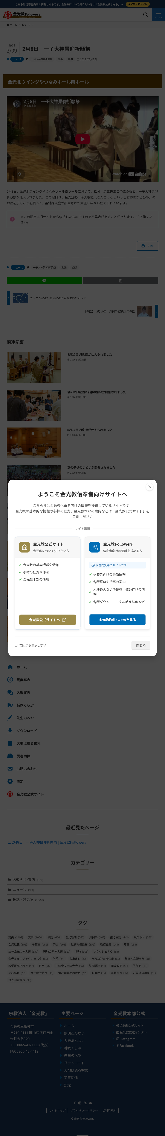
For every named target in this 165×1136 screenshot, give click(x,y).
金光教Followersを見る (117, 619)
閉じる (141, 645)
